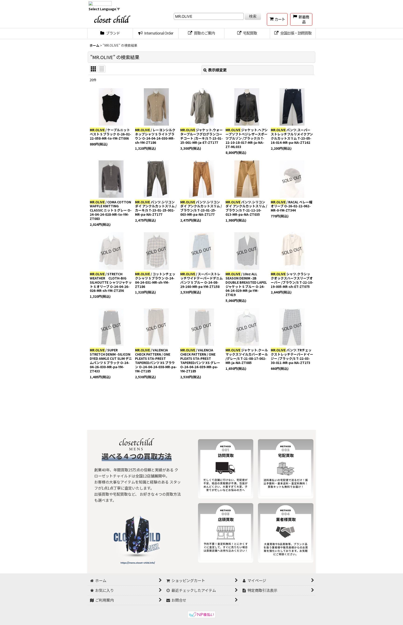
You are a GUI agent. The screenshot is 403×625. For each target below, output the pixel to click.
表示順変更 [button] (217, 70)
